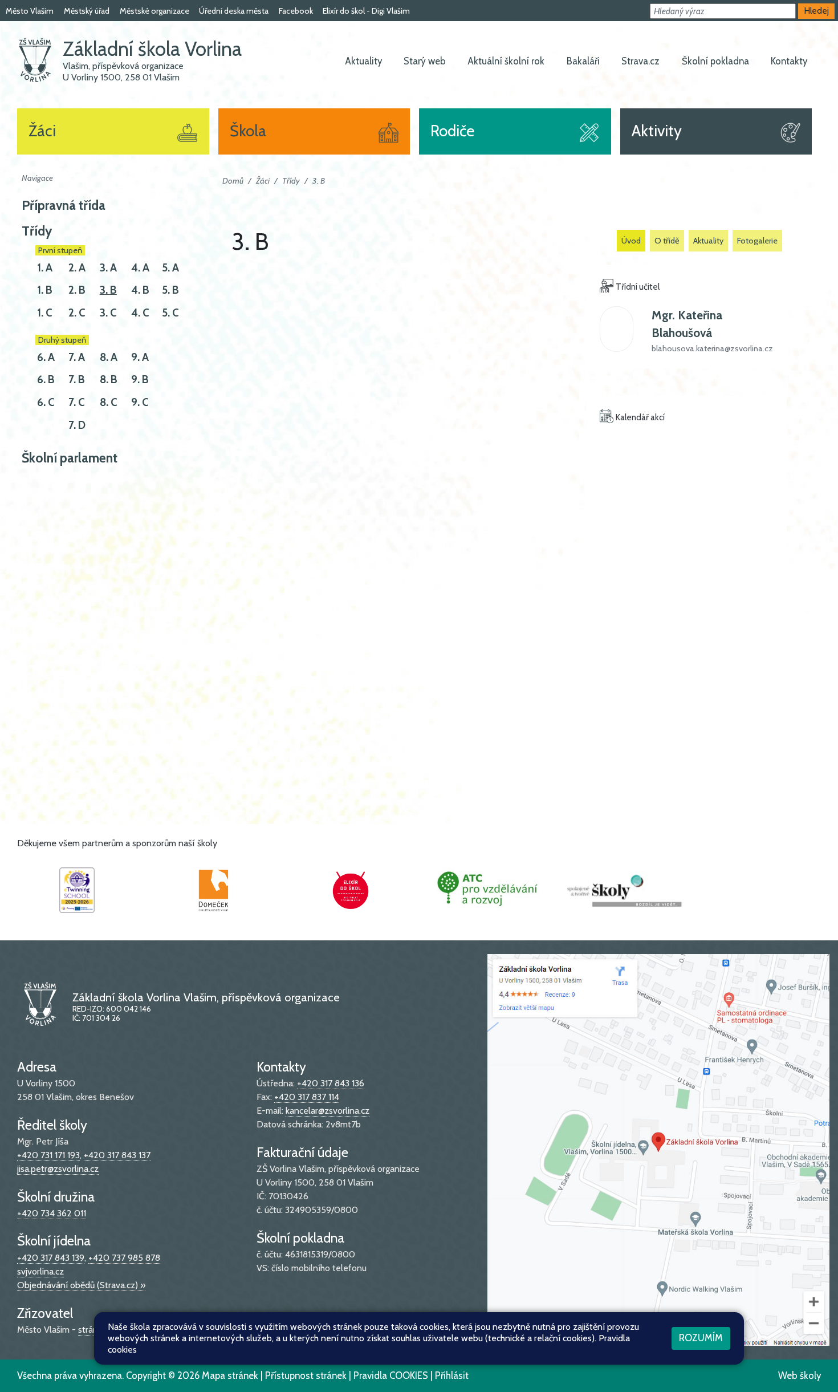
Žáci (263, 181)
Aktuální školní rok (505, 61)
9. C (140, 402)
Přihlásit (452, 1375)
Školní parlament (69, 458)
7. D (77, 425)
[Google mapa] (658, 1148)
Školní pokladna (715, 61)
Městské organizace (154, 11)
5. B (170, 290)
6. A (46, 357)
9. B (140, 379)
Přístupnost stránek (306, 1375)
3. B (108, 290)
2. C (77, 312)
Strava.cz (640, 61)
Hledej (816, 10)
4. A (140, 267)
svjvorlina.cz (40, 1271)
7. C (76, 402)
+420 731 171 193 (48, 1155)
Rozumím (701, 1338)
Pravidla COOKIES (390, 1375)
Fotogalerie (757, 241)
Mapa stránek (230, 1375)
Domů (232, 181)
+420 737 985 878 (124, 1257)
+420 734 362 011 (51, 1213)
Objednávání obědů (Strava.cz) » (81, 1285)
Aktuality (363, 61)
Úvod (631, 241)
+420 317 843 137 (117, 1155)
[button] (723, 11)
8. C (108, 402)
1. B (44, 290)
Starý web (425, 61)
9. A (140, 357)
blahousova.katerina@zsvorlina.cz (712, 348)
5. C (170, 312)
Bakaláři (583, 61)
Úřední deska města (234, 11)
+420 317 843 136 (330, 1083)
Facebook (296, 11)
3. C (108, 312)
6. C (46, 402)
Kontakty (789, 61)
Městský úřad (86, 11)
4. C (140, 312)
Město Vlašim (30, 11)
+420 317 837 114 (306, 1096)
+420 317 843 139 (50, 1257)
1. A (44, 267)
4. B (140, 290)
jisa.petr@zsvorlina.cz (58, 1168)
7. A (76, 357)
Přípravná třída (63, 205)
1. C (44, 312)
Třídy (37, 231)
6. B (46, 379)
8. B (108, 379)
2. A (77, 267)
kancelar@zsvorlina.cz (327, 1110)
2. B (77, 290)
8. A (108, 357)
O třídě (667, 241)
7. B (76, 379)
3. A (108, 267)
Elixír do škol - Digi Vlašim (366, 11)
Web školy (799, 1375)
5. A (170, 267)
